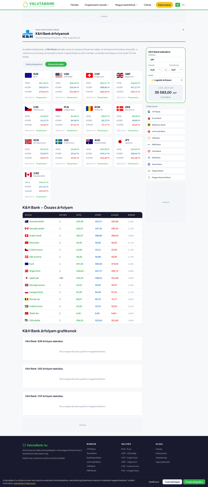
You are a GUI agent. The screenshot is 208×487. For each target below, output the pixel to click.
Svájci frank (35, 235)
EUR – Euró (126, 449)
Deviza (151, 65)
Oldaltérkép (161, 457)
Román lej (34, 299)
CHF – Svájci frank (129, 457)
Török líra (34, 313)
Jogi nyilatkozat (163, 462)
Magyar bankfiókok (125, 4)
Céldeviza (174, 65)
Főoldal (75, 4)
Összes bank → (42, 97)
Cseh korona (36, 249)
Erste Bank (156, 118)
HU (177, 5)
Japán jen (34, 278)
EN (183, 5)
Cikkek (147, 4)
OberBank (156, 151)
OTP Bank (156, 112)
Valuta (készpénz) (34, 64)
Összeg (152, 55)
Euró (31, 263)
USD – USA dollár (129, 453)
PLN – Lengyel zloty (130, 470)
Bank (150, 75)
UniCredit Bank (158, 131)
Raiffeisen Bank (158, 125)
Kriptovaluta (164, 4)
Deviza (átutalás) (56, 64)
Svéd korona (35, 306)
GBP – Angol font (129, 462)
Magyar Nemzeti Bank (161, 177)
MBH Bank (156, 144)
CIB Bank (156, 138)
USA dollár (34, 320)
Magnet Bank (157, 171)
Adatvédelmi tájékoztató (25, 483)
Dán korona (35, 256)
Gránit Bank (157, 164)
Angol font (34, 270)
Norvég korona (37, 285)
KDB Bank (156, 157)
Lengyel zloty (36, 292)
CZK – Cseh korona (130, 466)
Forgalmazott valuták (96, 4)
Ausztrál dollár (36, 221)
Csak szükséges (172, 482)
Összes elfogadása (194, 482)
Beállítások (154, 482)
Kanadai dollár (36, 228)
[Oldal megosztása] (183, 29)
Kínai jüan (34, 242)
